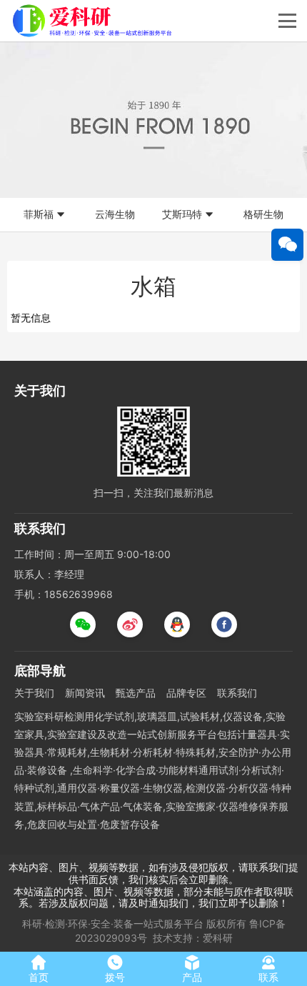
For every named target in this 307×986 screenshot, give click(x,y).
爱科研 (218, 938)
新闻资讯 (85, 693)
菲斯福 (39, 214)
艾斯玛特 (182, 214)
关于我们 (34, 693)
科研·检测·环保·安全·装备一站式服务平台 (112, 923)
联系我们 (237, 693)
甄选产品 (136, 693)
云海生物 (115, 214)
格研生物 (263, 214)
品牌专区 (186, 693)
